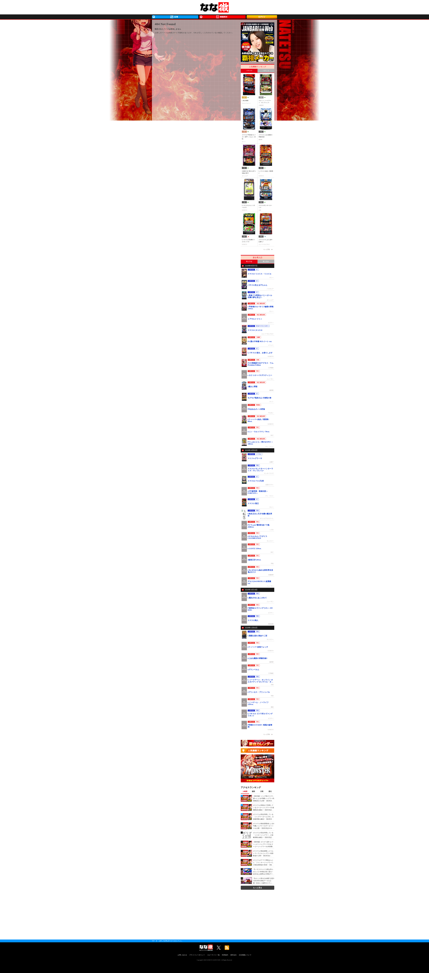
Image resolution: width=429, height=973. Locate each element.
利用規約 (225, 955)
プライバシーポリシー (197, 955)
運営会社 (233, 955)
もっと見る (257, 888)
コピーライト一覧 (213, 955)
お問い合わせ (182, 955)
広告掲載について (245, 955)
